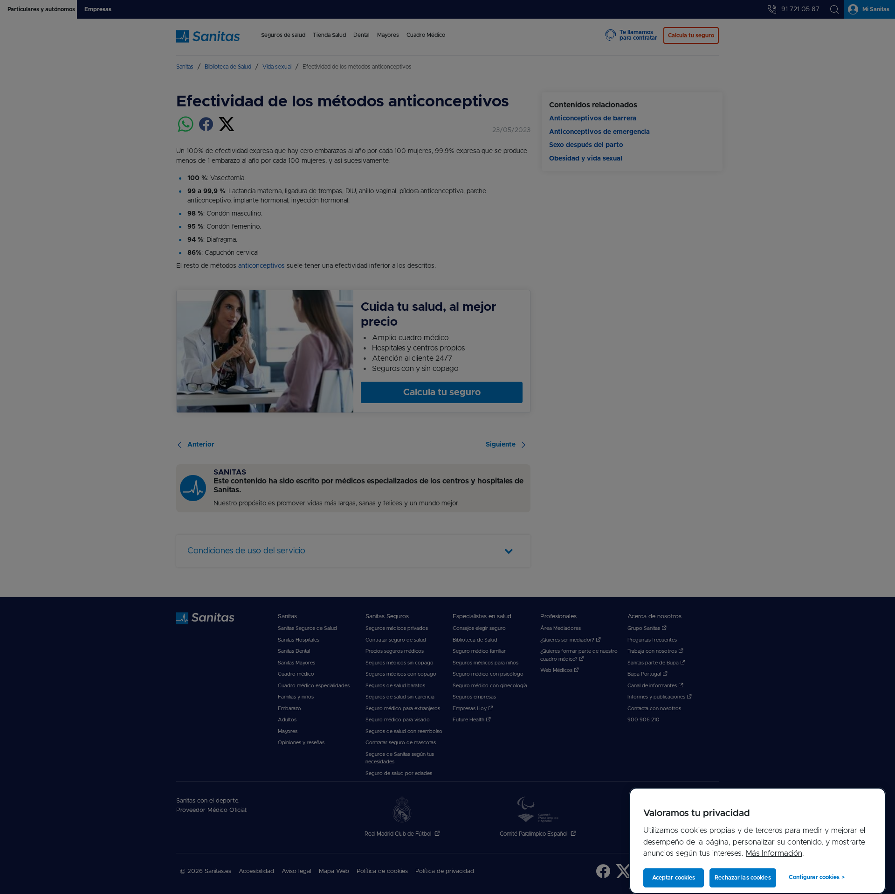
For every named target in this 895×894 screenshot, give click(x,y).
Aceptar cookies (673, 877)
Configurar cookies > (816, 877)
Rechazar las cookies (743, 877)
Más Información (774, 853)
